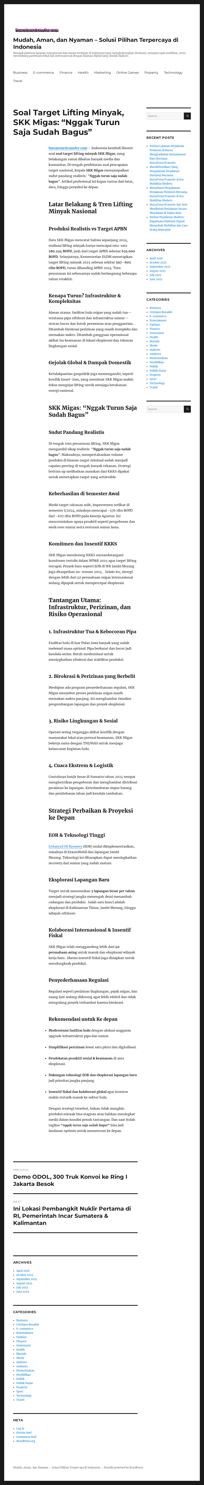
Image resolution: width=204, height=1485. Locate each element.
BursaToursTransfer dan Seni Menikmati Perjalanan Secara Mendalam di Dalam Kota (168, 209)
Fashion (21, 1337)
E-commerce (43, 72)
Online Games (127, 72)
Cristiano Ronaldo (27, 1324)
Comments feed (26, 1437)
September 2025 (26, 1279)
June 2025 (22, 1291)
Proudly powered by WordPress (123, 1467)
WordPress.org (25, 1441)
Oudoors (21, 1362)
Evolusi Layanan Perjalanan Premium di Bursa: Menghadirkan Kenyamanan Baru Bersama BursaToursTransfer (168, 154)
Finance (66, 72)
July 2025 (22, 1287)
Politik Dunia (24, 1383)
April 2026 (23, 1271)
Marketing (102, 72)
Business (20, 72)
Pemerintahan (25, 1370)
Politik (20, 1379)
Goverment (23, 1345)
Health (83, 72)
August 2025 (24, 1283)
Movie (20, 1358)
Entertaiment (24, 1333)
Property (151, 72)
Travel (17, 81)
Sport (19, 1391)
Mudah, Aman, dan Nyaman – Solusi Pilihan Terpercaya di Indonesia (56, 1467)
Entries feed (23, 1432)
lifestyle (21, 1354)
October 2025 (24, 1275)
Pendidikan (23, 1374)
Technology (173, 72)
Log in (20, 1428)
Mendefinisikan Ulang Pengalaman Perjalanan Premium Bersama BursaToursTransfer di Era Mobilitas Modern (166, 175)
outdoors (22, 1366)
